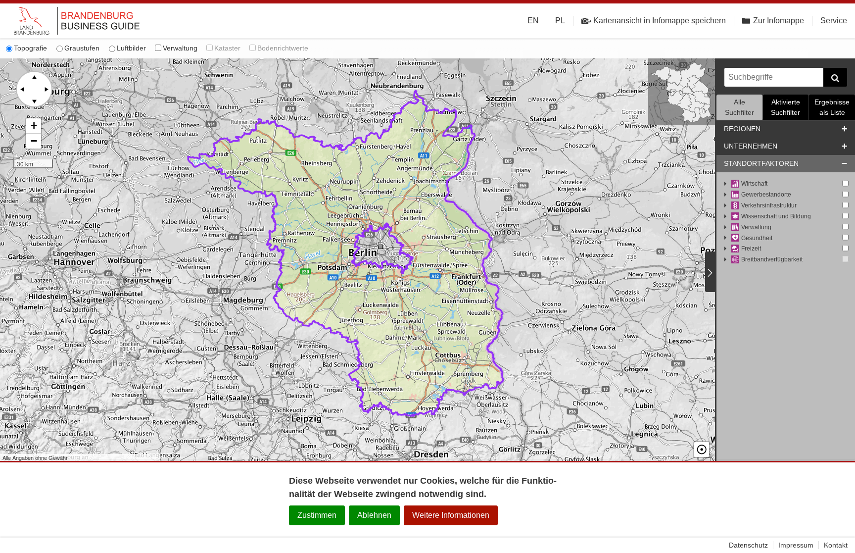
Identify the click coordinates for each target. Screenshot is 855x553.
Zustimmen (316, 515)
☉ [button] (701, 449)
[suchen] (835, 77)
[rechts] (46, 89)
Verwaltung (180, 48)
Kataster (227, 48)
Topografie (30, 48)
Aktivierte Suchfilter (785, 107)
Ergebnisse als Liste (832, 107)
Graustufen (81, 48)
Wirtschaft (754, 183)
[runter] (34, 101)
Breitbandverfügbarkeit (772, 259)
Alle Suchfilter (739, 107)
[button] (33, 126)
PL (560, 20)
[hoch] (34, 77)
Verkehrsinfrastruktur (769, 205)
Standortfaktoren (761, 163)
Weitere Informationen (450, 515)
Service (833, 20)
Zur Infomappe (778, 20)
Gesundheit (756, 238)
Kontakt (836, 545)
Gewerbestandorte (766, 194)
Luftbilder (131, 48)
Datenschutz (748, 545)
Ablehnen (374, 515)
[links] (22, 89)
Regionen (742, 129)
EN (533, 20)
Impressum (795, 545)
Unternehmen (750, 146)
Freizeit (751, 248)
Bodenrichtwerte (282, 48)
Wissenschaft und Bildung (776, 216)
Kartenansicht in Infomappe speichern (659, 20)
